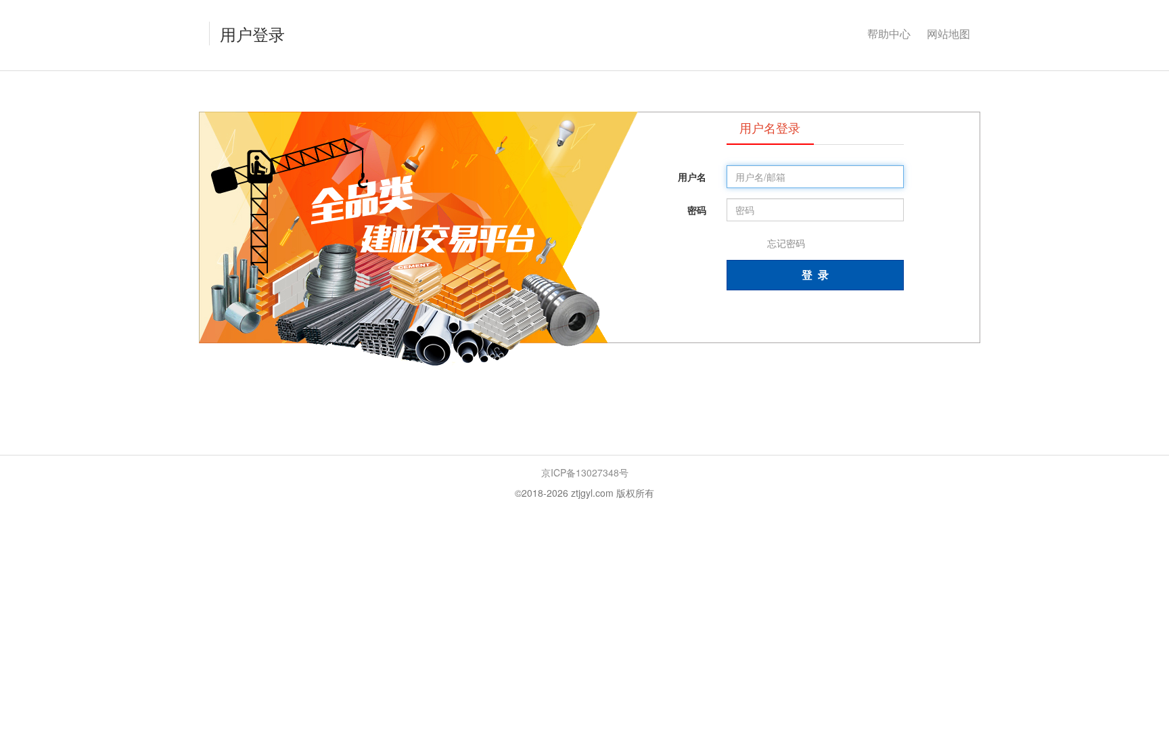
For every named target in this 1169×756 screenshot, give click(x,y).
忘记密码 (786, 243)
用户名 (692, 176)
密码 (696, 210)
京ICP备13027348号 (584, 472)
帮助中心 (889, 33)
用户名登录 (769, 127)
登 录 (815, 274)
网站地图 (948, 33)
